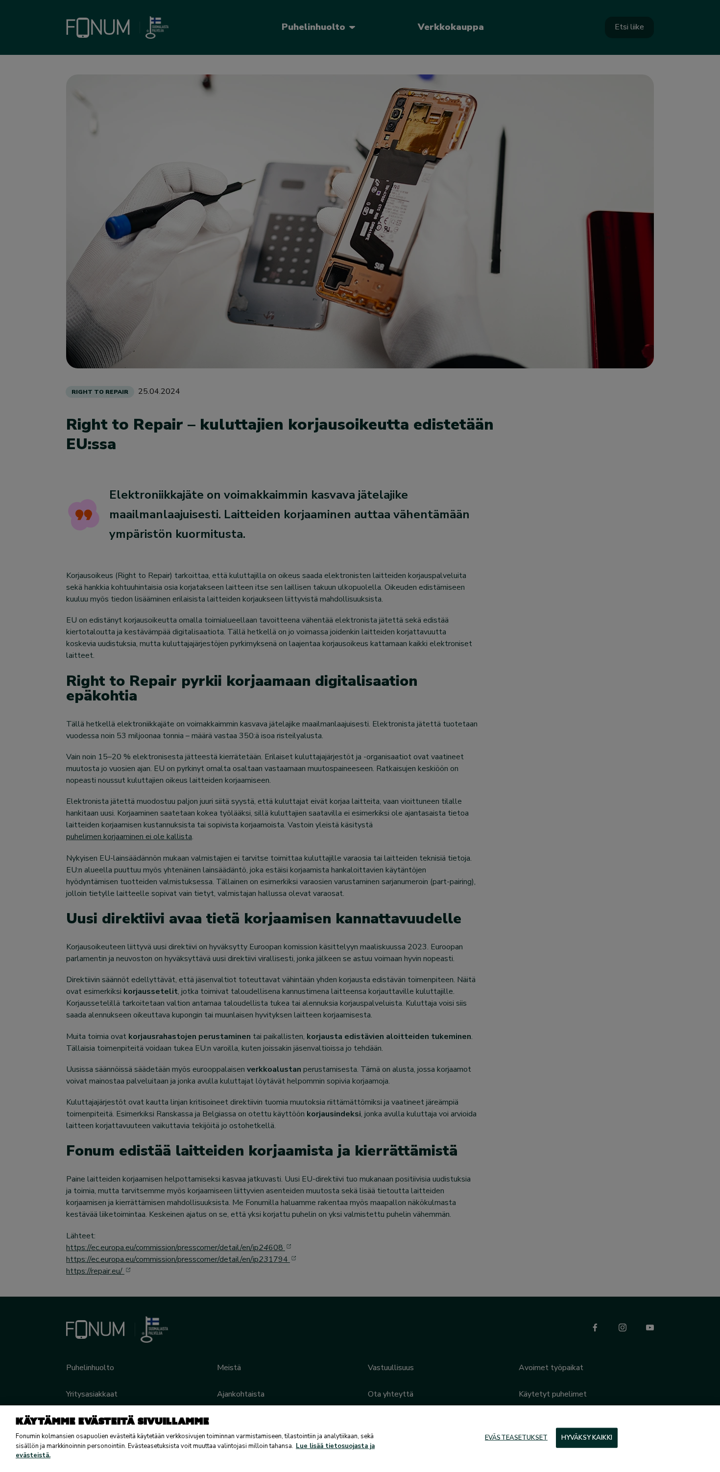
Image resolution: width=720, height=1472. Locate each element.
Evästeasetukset (516, 1437)
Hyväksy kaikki (586, 1437)
